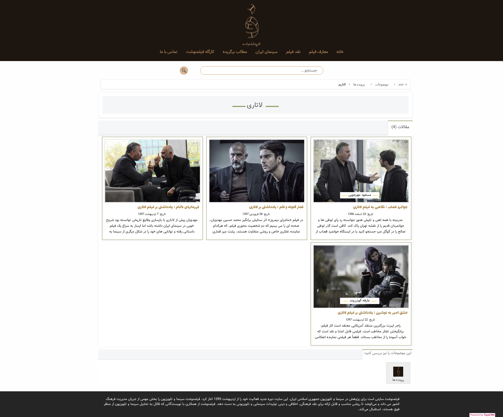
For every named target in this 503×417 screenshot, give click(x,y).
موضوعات (381, 84)
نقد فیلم (293, 51)
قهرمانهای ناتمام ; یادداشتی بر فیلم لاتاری (168, 207)
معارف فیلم (318, 51)
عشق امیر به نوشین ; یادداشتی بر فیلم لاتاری (373, 313)
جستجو (184, 70)
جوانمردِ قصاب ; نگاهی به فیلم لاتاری (380, 207)
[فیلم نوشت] (251, 21)
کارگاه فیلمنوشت (200, 51)
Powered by (482, 415)
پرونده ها (359, 84)
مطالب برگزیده (235, 51)
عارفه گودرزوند (360, 300)
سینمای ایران (266, 51)
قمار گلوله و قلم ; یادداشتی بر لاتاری (276, 207)
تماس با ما (169, 51)
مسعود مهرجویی (359, 195)
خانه (339, 51)
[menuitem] (340, 52)
